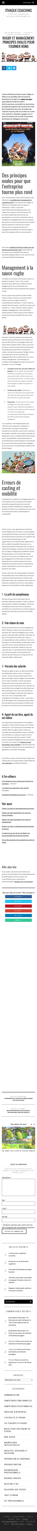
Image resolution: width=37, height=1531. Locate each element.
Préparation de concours (17, 1459)
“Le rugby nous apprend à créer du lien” (15, 788)
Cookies (30, 1524)
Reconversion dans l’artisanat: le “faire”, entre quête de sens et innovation (20, 1322)
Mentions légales (18, 1524)
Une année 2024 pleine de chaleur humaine (18, 1151)
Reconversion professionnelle (12, 1471)
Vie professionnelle (22, 34)
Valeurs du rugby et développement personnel (18, 808)
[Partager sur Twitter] (9, 68)
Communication (12, 1395)
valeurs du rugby (26, 99)
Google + (19, 910)
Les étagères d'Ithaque (15, 1423)
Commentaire (6, 1177)
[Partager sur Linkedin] (14, 68)
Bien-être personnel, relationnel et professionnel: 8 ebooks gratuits (18, 1110)
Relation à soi (11, 1484)
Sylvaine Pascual (17, 1317)
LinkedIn (19, 915)
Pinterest (19, 906)
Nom (4, 1200)
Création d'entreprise (15, 1412)
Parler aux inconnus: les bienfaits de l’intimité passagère (20, 1351)
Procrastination (12, 1464)
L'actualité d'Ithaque (15, 1417)
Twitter (18, 901)
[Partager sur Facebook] (4, 68)
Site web (4, 1216)
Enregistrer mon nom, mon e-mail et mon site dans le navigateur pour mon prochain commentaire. (18, 1226)
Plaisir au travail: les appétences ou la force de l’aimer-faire (20, 1362)
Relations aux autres (15, 1489)
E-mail (4, 1208)
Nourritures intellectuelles (12, 1443)
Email (19, 920)
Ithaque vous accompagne (23, 881)
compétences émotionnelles (18, 1400)
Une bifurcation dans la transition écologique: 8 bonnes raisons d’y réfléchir (20, 1280)
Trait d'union (11, 1495)
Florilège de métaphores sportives (14, 795)
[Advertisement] (18, 1009)
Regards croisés (12, 1478)
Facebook (19, 896)
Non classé (9, 1437)
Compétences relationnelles (18, 1406)
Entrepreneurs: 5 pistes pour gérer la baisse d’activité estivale (18, 1098)
